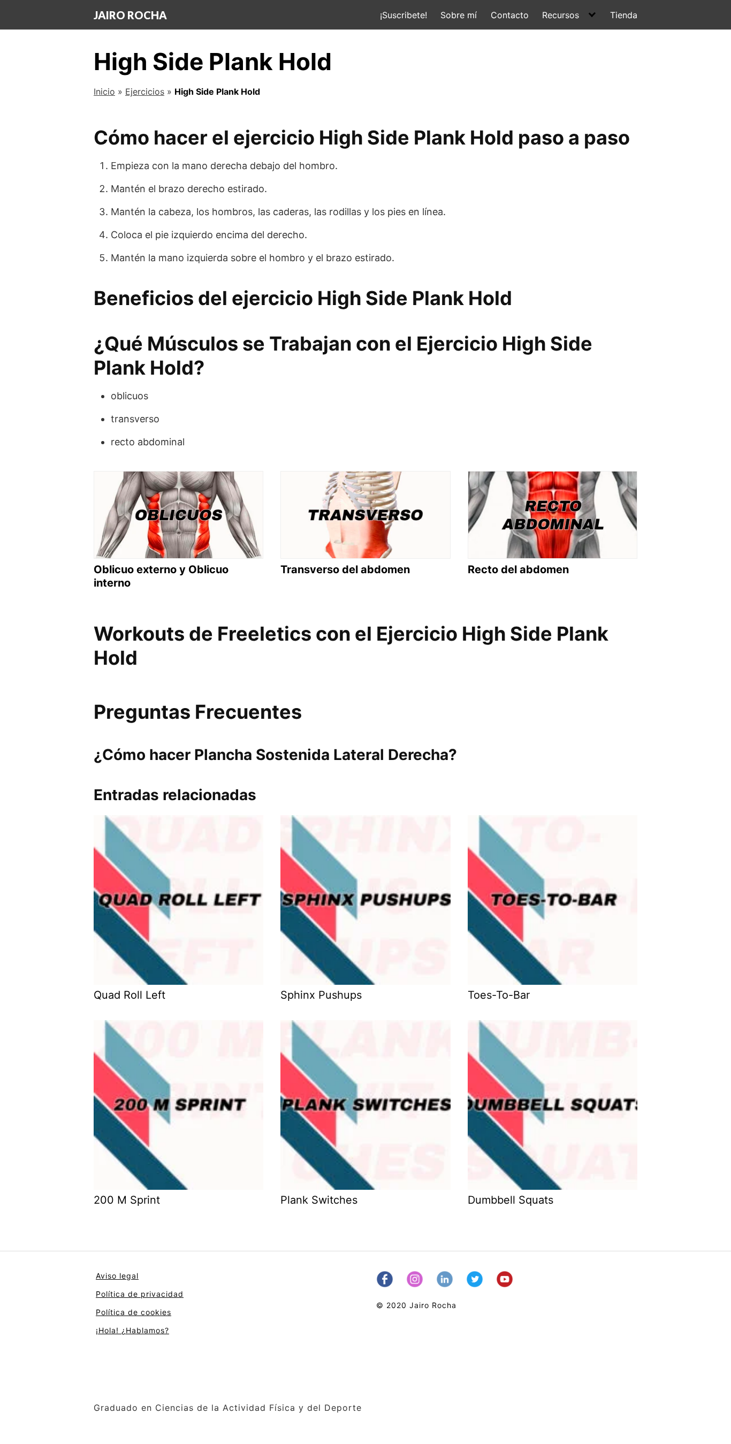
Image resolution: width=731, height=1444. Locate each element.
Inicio (104, 91)
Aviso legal (117, 1275)
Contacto (510, 15)
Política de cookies (133, 1312)
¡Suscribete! (403, 15)
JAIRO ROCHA (130, 15)
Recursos (560, 15)
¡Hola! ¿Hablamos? (132, 1330)
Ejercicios (144, 91)
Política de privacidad (140, 1293)
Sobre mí (458, 15)
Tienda (623, 15)
